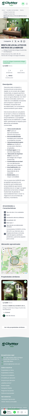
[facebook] (13, 41)
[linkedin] (18, 41)
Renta (22, 10)
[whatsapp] (24, 41)
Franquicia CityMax (6, 388)
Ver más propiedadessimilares (14, 327)
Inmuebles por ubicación (8, 378)
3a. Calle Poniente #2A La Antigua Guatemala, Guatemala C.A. (12, 358)
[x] (16, 41)
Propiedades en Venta (7, 370)
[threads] (21, 41)
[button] (3, 249)
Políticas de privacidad (7, 393)
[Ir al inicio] (10, 344)
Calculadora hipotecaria (8, 399)
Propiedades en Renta (7, 373)
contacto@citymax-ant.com (10, 364)
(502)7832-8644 (7, 362)
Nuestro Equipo (5, 385)
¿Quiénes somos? (6, 383)
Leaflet (25, 273)
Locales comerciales (12, 10)
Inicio (3, 10)
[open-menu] (27, 4)
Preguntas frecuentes (7, 390)
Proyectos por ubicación (8, 380)
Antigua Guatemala (9, 12)
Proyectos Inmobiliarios (7, 375)
